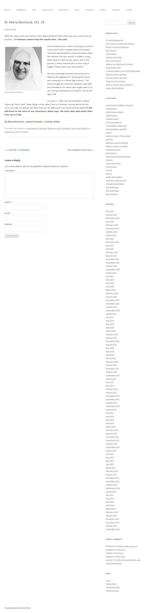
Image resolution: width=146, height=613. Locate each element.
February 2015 (112, 471)
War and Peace (112, 190)
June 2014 (110, 498)
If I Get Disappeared (114, 40)
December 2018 (112, 341)
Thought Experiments (115, 183)
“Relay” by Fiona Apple (115, 81)
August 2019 (111, 313)
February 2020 (112, 293)
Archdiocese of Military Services (119, 105)
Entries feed (111, 584)
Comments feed (113, 587)
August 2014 (111, 491)
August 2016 (111, 409)
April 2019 (110, 327)
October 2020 (111, 266)
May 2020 (110, 283)
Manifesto (21, 10)
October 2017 (111, 372)
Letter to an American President (119, 64)
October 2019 (111, 307)
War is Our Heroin (113, 60)
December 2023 (112, 228)
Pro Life (109, 170)
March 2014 (111, 508)
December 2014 (112, 478)
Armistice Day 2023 (114, 57)
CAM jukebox (111, 108)
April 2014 (110, 505)
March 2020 (111, 289)
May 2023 (110, 238)
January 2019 (111, 337)
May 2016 (110, 419)
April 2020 (110, 286)
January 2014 (111, 515)
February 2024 (112, 225)
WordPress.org (112, 590)
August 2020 (111, 272)
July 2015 (109, 454)
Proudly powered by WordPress (18, 608)
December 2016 (112, 395)
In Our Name (111, 54)
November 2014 (112, 481)
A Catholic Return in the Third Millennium (123, 71)
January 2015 (111, 474)
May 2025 (110, 211)
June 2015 (110, 457)
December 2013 (112, 519)
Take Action (47, 10)
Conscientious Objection (36, 128)
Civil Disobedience (114, 122)
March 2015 (111, 467)
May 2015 (110, 460)
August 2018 (111, 344)
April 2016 (110, 423)
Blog (77, 10)
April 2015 (110, 464)
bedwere (110, 549)
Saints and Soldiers (79, 128)
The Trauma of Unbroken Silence (120, 43)
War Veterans (112, 194)
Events (109, 132)
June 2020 (110, 279)
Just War (109, 139)
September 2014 (113, 488)
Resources (63, 10)
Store (129, 10)
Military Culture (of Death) (117, 146)
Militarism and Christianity (59, 128)
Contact (116, 10)
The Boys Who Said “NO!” (116, 78)
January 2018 (111, 365)
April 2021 (110, 248)
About (8, 10)
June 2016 (110, 416)
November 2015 (112, 440)
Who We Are (111, 50)
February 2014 (112, 512)
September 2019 (113, 310)
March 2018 (111, 358)
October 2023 (111, 231)
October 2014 (111, 484)
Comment (10, 170)
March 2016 (111, 426)
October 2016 (111, 402)
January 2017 (111, 392)
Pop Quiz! (121, 549)
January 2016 (111, 433)
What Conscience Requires (117, 47)
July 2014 (109, 495)
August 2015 (111, 450)
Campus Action (112, 119)
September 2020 (113, 269)
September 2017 (113, 375)
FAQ (34, 10)
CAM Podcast (111, 115)
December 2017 (112, 368)
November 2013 (112, 522)
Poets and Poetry (113, 163)
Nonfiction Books (113, 149)
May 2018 (110, 351)
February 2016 (112, 430)
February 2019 (112, 334)
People (103, 10)
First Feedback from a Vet (80, 149)
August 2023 (111, 235)
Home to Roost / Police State (118, 136)
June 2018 (110, 348)
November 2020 (112, 262)
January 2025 (111, 214)
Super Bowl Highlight (114, 88)
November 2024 (112, 218)
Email (8, 213)
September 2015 (113, 447)
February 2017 (112, 389)
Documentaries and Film (116, 129)
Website (8, 224)
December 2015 (112, 436)
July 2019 (109, 317)
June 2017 (110, 382)
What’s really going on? (128, 546)
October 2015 (111, 443)
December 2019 (112, 300)
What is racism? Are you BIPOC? (119, 84)
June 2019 (110, 320)
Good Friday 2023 (113, 67)
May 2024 (110, 221)
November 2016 (112, 399)
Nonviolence (111, 153)
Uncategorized (112, 187)
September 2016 (113, 406)
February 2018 (112, 361)
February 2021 (112, 252)
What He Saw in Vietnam (116, 74)
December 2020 (112, 259)
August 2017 (111, 378)
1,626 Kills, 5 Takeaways (17, 149)
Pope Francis (111, 166)
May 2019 (110, 324)
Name (8, 202)
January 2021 (111, 255)
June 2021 (110, 245)
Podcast (90, 10)
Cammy (25, 131)
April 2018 (110, 354)
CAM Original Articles (114, 112)
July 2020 (109, 276)
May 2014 (110, 501)
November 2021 (112, 242)
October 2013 (111, 525)
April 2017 (110, 385)
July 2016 (109, 413)
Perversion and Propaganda (118, 156)
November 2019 (112, 303)
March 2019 (111, 331)
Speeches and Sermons (116, 180)
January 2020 (111, 296)
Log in (108, 580)
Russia (109, 173)
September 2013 (113, 529)
